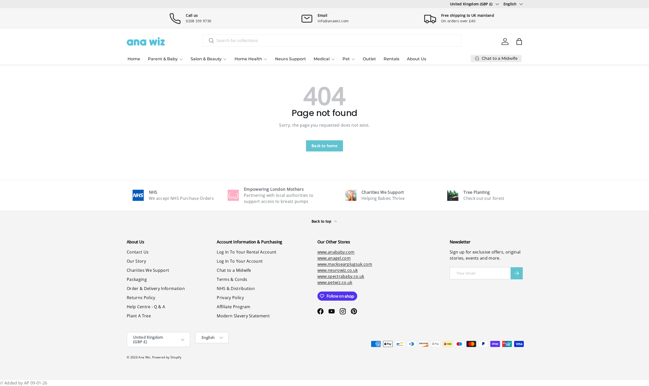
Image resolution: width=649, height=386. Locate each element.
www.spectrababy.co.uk (340, 276)
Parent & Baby (163, 58)
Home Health (248, 58)
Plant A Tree (139, 316)
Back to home (324, 145)
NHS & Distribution (236, 288)
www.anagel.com (334, 258)
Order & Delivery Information (156, 288)
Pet (346, 58)
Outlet (369, 58)
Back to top (322, 221)
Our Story (136, 261)
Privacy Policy (230, 297)
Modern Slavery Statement (243, 316)
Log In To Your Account (240, 261)
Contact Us (138, 252)
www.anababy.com (336, 252)
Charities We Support (148, 270)
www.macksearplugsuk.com (344, 264)
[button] (519, 41)
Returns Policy (141, 297)
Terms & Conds (232, 279)
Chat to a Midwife (234, 270)
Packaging (137, 279)
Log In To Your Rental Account (246, 252)
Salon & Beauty (206, 58)
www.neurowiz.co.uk (337, 270)
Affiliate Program (233, 307)
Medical (322, 58)
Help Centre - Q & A (146, 307)
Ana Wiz (144, 357)
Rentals (391, 58)
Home (134, 58)
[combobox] (332, 40)
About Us (416, 58)
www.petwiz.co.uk (334, 282)
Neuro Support (290, 58)
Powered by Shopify (166, 357)
